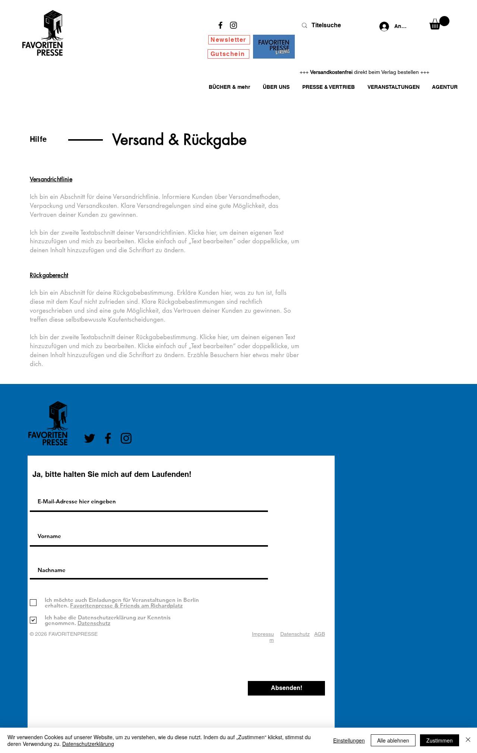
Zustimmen (439, 740)
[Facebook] (220, 25)
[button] (439, 22)
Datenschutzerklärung (88, 743)
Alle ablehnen (393, 740)
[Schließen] (468, 740)
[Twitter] (89, 438)
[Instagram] (233, 25)
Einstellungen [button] (349, 740)
